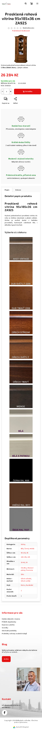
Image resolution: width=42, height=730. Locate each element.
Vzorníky (5, 628)
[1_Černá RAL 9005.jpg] (21, 470)
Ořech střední (26, 579)
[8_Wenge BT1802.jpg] (21, 396)
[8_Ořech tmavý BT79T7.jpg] (21, 372)
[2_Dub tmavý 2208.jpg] (21, 298)
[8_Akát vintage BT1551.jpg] (21, 249)
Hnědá (32, 549)
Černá (26, 549)
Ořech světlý (25, 581)
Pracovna (29, 570)
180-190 (24, 557)
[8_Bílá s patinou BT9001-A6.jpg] (21, 445)
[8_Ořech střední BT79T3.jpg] (21, 322)
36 (26, 562)
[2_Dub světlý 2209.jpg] (21, 273)
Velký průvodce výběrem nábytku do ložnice (19, 650)
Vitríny (23, 544)
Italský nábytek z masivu (11, 619)
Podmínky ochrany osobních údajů (14, 633)
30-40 (23, 562)
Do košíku (28, 91)
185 (28, 557)
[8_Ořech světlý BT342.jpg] (21, 347)
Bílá (22, 549)
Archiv (6, 659)
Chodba (23, 568)
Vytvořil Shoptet (22, 727)
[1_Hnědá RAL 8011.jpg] (21, 495)
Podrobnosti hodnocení (21, 31)
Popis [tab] (7, 190)
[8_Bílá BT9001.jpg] (21, 421)
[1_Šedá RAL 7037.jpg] (21, 519)
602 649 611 (6, 707)
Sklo (22, 574)
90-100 (23, 553)
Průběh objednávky (9, 622)
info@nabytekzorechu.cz (11, 705)
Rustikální (29, 585)
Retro (23, 585)
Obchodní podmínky (9, 631)
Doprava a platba (8, 625)
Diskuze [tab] (18, 190)
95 (27, 553)
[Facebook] (4, 712)
